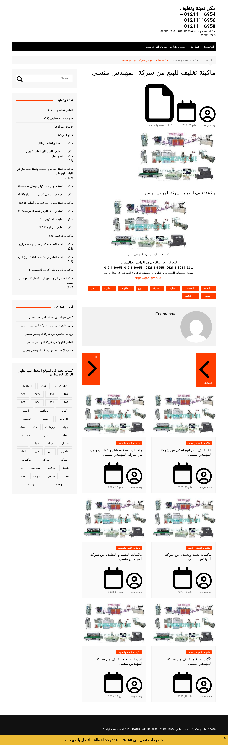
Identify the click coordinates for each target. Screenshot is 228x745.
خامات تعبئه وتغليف (61, 118)
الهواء (66, 426)
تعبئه (22, 426)
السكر (45, 418)
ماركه (46, 459)
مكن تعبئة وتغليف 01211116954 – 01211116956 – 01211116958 (198, 17)
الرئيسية (209, 46)
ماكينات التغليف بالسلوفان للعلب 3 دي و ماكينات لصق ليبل (49, 154)
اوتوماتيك (50, 426)
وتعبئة (59, 484)
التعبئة (207, 288)
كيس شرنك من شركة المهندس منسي (50, 317)
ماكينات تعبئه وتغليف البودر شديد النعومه (49, 210)
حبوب (45, 435)
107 (66, 394)
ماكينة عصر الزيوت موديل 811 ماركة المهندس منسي (46, 280)
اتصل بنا (195, 46)
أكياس (63, 410)
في (37, 451)
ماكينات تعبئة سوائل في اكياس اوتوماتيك (49, 194)
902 (66, 402)
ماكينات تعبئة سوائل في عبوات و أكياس (50, 202)
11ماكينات (26, 386)
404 (52, 394)
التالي (93, 357)
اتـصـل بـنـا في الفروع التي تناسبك (166, 46)
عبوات (36, 443)
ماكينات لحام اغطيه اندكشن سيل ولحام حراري (45, 244)
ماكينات (124, 288)
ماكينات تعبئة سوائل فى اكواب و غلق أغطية (47, 186)
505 (37, 394)
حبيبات (26, 435)
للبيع (140, 288)
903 (52, 402)
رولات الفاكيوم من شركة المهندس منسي (49, 333)
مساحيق (35, 467)
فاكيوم (64, 451)
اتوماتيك (44, 410)
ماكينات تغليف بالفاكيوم (59, 219)
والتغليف (189, 295)
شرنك (51, 443)
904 (37, 402)
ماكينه (51, 467)
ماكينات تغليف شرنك (60, 227)
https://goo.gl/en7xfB (148, 278)
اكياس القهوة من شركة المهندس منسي (50, 342)
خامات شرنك (65, 126)
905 (23, 402)
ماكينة (107, 288)
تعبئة (35, 426)
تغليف (172, 288)
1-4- (43, 386)
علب (22, 443)
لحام (23, 451)
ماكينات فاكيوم (64, 235)
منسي (51, 475)
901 (23, 394)
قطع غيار (67, 134)
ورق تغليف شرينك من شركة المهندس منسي (47, 325)
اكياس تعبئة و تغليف (61, 110)
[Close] (225, 738)
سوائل (65, 443)
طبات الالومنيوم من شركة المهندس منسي (48, 350)
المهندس (189, 288)
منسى (207, 295)
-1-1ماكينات (61, 386)
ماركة (64, 459)
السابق (208, 382)
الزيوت (64, 418)
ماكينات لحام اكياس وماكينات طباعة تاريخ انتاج (45, 256)
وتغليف (31, 484)
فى (50, 451)
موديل (36, 475)
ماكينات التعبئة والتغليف (161, 125)
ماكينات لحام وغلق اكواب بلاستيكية (52, 269)
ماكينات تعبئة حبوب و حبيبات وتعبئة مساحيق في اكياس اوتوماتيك (44, 171)
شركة (155, 288)
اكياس (25, 410)
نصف (23, 475)
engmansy (210, 125)
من (92, 288)
